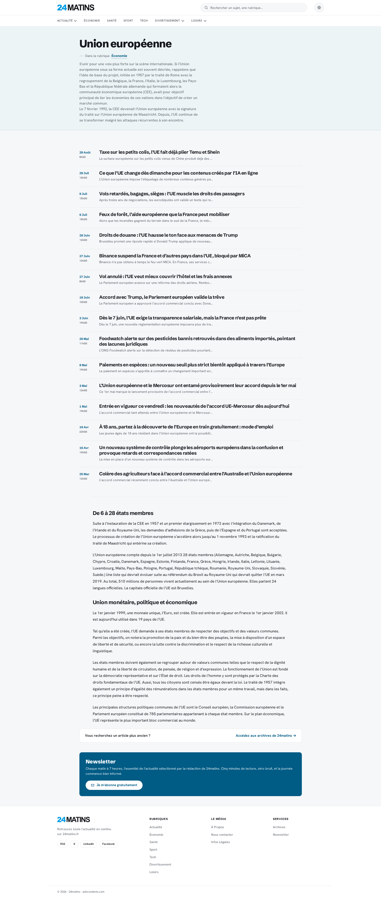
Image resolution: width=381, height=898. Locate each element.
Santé (111, 20)
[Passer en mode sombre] (319, 7)
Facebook (108, 844)
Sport (128, 20)
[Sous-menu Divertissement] (182, 21)
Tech (144, 20)
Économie (92, 20)
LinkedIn (88, 844)
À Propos (217, 827)
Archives (279, 827)
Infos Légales (220, 842)
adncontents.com (94, 892)
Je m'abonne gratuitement (117, 785)
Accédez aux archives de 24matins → (266, 735)
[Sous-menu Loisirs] (205, 21)
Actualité (65, 20)
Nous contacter (222, 835)
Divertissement (167, 20)
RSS (62, 844)
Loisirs (196, 20)
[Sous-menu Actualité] (75, 21)
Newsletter (281, 835)
